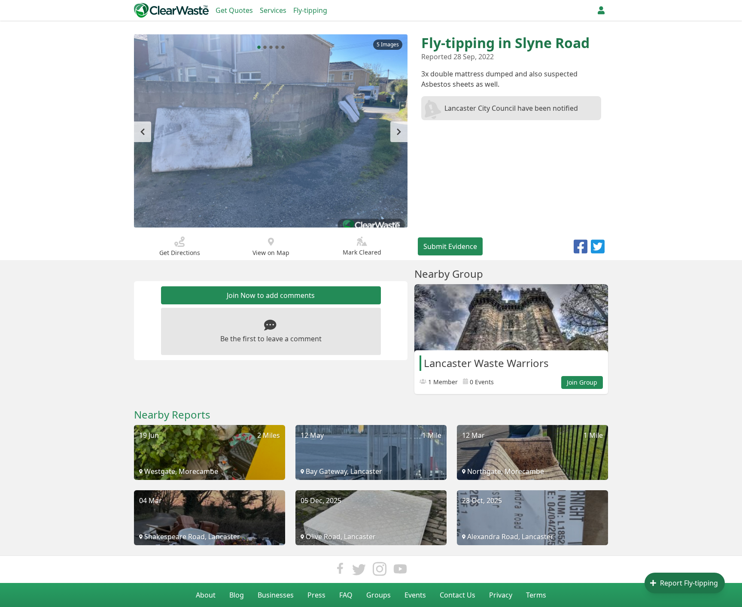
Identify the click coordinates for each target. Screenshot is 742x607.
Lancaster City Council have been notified (511, 108)
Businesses (276, 595)
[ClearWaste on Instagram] (379, 571)
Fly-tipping (310, 10)
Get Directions (179, 253)
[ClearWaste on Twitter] (359, 571)
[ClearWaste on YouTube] (400, 571)
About (206, 595)
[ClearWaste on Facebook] (340, 571)
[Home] (171, 10)
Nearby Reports (172, 415)
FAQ (346, 595)
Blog (236, 595)
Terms (536, 595)
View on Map (270, 253)
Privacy (500, 595)
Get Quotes (234, 10)
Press (316, 595)
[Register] (601, 10)
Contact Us (457, 595)
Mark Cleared (362, 252)
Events (415, 595)
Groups (378, 595)
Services (273, 10)
